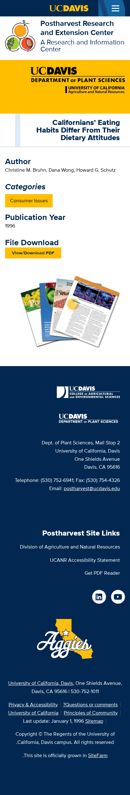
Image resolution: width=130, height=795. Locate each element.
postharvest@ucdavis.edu (92, 488)
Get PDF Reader (102, 573)
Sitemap (94, 721)
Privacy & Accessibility (33, 704)
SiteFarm (98, 755)
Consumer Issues (29, 200)
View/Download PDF (33, 253)
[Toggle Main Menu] (115, 8)
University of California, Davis (40, 683)
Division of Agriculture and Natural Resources (70, 546)
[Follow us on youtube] (118, 597)
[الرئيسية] (20, 35)
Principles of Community (91, 712)
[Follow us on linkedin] (99, 597)
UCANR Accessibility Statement (85, 560)
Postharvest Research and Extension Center (77, 28)
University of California (33, 712)
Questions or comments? (90, 704)
